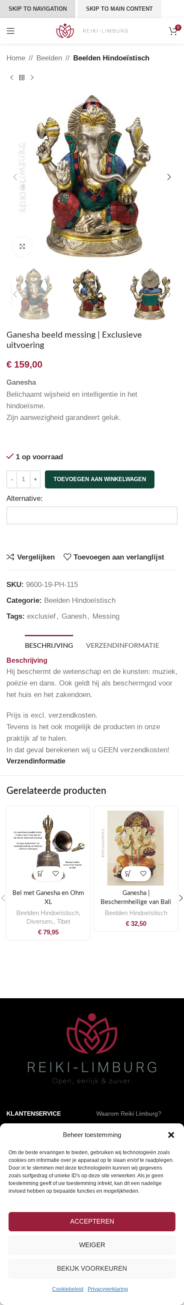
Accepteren (92, 1221)
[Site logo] (92, 30)
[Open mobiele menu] (10, 30)
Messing (105, 616)
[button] (171, 1135)
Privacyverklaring (108, 1289)
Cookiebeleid (67, 1289)
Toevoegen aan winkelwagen (99, 479)
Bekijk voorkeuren (92, 1268)
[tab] (49, 645)
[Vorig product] (11, 77)
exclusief (41, 616)
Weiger (92, 1244)
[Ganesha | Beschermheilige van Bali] (135, 848)
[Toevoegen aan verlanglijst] (55, 873)
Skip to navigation (38, 9)
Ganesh (74, 616)
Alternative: (24, 498)
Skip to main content (119, 9)
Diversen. (40, 921)
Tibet (63, 921)
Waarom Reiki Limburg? (128, 1113)
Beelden (49, 58)
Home (15, 58)
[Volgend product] (32, 77)
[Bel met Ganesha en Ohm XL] (48, 848)
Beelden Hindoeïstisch (111, 58)
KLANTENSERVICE (33, 1113)
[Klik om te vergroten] (22, 246)
